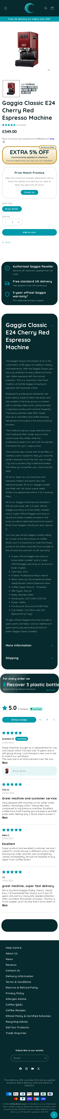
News (9, 959)
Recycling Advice (17, 1021)
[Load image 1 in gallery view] (11, 88)
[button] (6, 8)
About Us (12, 953)
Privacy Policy (15, 993)
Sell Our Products (17, 1027)
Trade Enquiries (16, 1033)
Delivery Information (19, 976)
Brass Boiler (12, 209)
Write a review (19, 719)
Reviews (11, 964)
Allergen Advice (16, 999)
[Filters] (47, 720)
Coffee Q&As (14, 1004)
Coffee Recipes (16, 1010)
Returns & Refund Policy (22, 987)
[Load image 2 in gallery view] (29, 88)
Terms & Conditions (18, 981)
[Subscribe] (45, 1058)
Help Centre (14, 947)
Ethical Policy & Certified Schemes (28, 1016)
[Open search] (40, 720)
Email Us (29, 192)
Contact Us (13, 970)
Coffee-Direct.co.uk (17, 1104)
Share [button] (8, 242)
